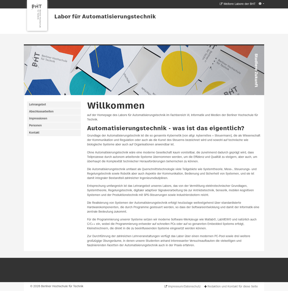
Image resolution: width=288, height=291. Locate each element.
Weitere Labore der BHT (239, 4)
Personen (35, 125)
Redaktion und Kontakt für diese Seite (232, 286)
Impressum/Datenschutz (184, 286)
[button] (261, 4)
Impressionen (38, 118)
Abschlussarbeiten (41, 111)
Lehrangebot (37, 104)
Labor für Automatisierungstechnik (105, 16)
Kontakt (34, 132)
